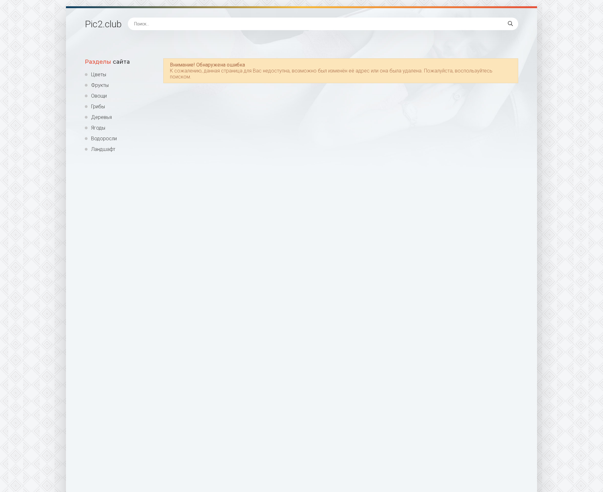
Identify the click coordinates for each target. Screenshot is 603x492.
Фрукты (100, 85)
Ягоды (98, 128)
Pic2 (103, 24)
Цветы (98, 75)
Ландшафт (103, 149)
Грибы (98, 107)
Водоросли (104, 139)
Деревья (101, 117)
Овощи (99, 96)
